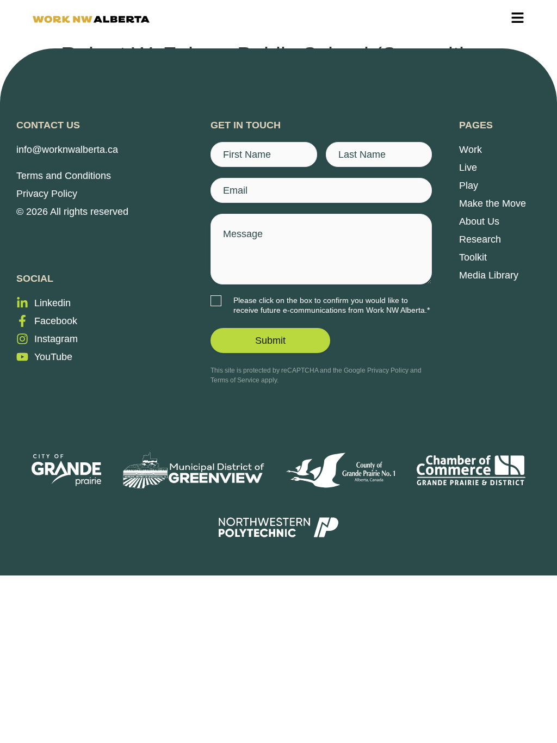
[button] (517, 19)
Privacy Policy (388, 370)
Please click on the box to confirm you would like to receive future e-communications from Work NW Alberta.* (331, 305)
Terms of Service (235, 380)
